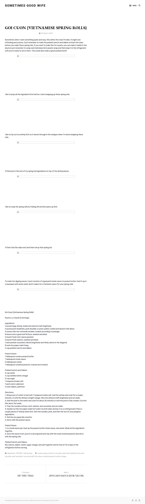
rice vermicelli (29, 456)
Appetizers (11, 453)
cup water (58, 453)
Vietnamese (27, 453)
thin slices (38, 456)
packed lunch (75, 453)
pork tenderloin (17, 456)
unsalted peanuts (49, 456)
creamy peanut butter (45, 453)
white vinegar (61, 456)
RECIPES (19, 453)
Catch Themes (55, 500)
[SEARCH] (139, 6)
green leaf (66, 453)
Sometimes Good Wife (25, 5)
